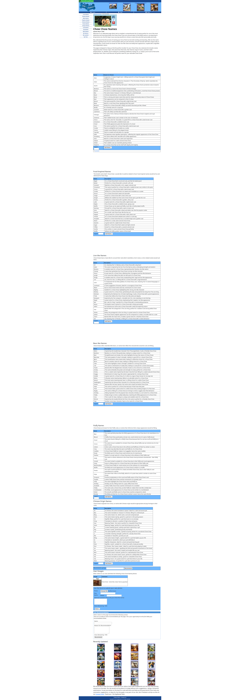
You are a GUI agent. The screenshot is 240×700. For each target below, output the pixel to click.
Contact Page (100, 694)
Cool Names (85, 27)
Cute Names (86, 14)
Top (80, 1)
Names (83, 1)
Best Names (85, 31)
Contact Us (123, 697)
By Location (85, 35)
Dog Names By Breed (97, 13)
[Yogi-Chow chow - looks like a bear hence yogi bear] (97, 583)
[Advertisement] (126, 64)
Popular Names (85, 20)
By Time (86, 37)
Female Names (85, 16)
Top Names (85, 29)
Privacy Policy (117, 697)
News (148, 12)
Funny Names (85, 23)
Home (93, 12)
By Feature (85, 33)
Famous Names (85, 22)
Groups (87, 1)
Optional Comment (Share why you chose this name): (109, 597)
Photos (91, 1)
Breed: (102, 595)
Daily (121, 12)
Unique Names (85, 25)
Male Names (86, 18)
